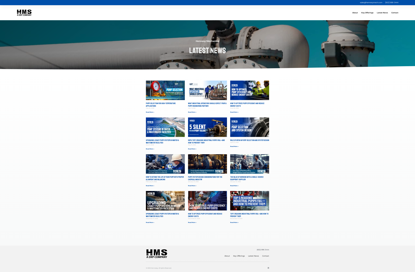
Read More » (150, 112)
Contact (394, 13)
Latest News (382, 13)
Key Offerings (367, 13)
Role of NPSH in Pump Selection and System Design (249, 140)
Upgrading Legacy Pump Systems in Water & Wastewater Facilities (162, 141)
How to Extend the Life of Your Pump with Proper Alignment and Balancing (165, 178)
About (355, 13)
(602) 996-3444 (263, 250)
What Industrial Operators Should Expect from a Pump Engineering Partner (207, 104)
